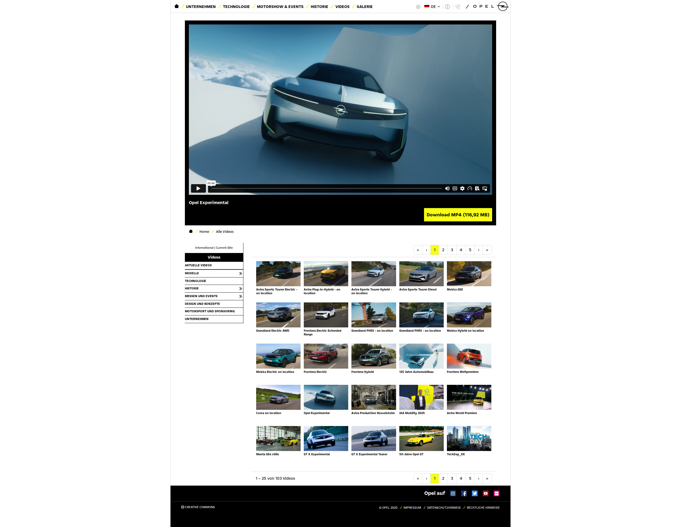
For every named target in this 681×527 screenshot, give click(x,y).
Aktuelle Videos (198, 265)
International (204, 248)
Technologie (236, 6)
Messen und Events (201, 296)
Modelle (192, 273)
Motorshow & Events (280, 6)
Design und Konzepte (202, 304)
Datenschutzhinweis (444, 508)
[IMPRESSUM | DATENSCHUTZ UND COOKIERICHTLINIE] (447, 6)
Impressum (412, 508)
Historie (319, 6)
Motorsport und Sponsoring (210, 311)
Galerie (365, 6)
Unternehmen (201, 6)
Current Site (224, 248)
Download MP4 (458, 215)
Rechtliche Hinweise (483, 508)
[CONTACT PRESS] (457, 6)
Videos (342, 6)
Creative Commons (199, 507)
